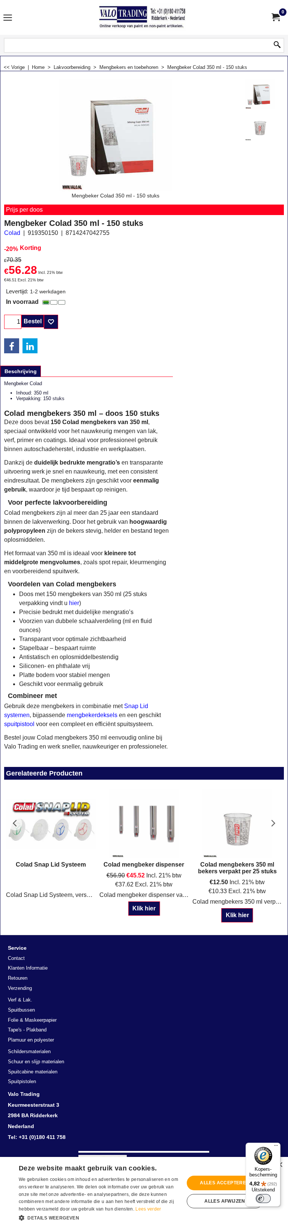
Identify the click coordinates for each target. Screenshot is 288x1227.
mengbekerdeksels (92, 715)
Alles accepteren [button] (224, 1182)
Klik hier (144, 908)
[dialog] (144, 1192)
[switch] (263, 1198)
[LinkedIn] (30, 345)
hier (74, 603)
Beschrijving (20, 371)
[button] (99, 1217)
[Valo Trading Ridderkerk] (142, 17)
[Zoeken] (277, 45)
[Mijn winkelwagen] (275, 17)
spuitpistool (19, 724)
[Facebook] (11, 345)
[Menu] (7, 18)
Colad (12, 233)
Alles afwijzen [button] (224, 1201)
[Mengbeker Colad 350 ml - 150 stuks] (260, 94)
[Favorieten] (51, 322)
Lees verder (148, 1209)
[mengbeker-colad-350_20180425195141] (260, 126)
